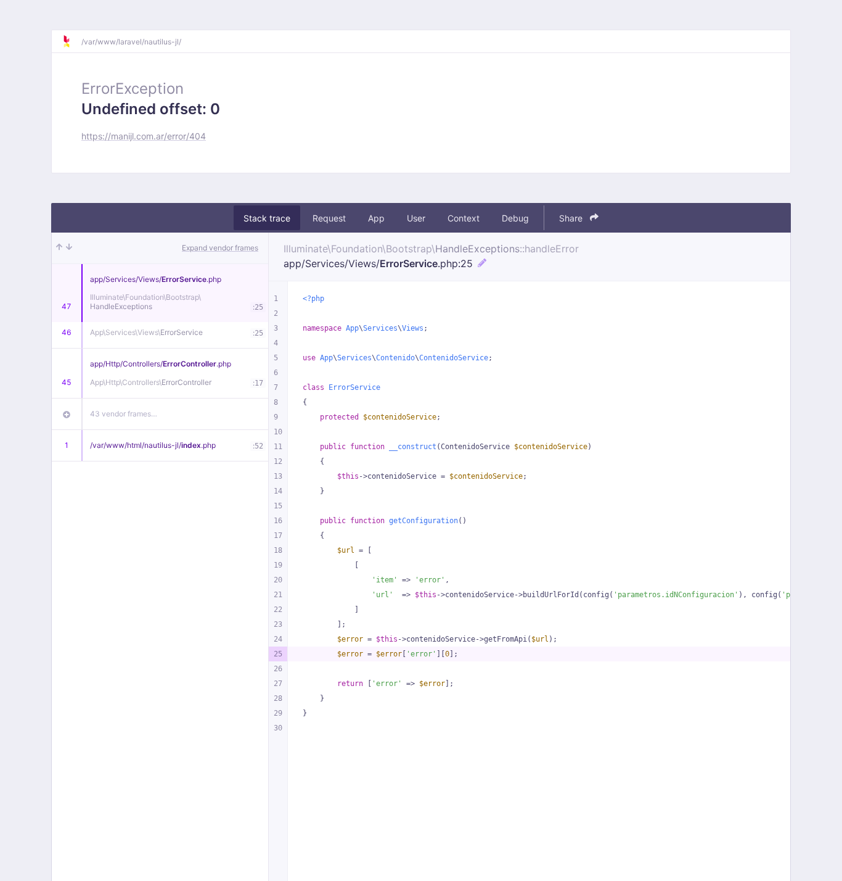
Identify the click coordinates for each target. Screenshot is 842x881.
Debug (515, 218)
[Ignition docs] (71, 41)
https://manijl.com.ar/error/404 (143, 136)
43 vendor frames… (123, 413)
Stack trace (266, 218)
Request (329, 218)
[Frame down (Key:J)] (69, 248)
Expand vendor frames (220, 247)
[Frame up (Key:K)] (59, 248)
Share (572, 218)
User (416, 218)
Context (464, 218)
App (376, 218)
